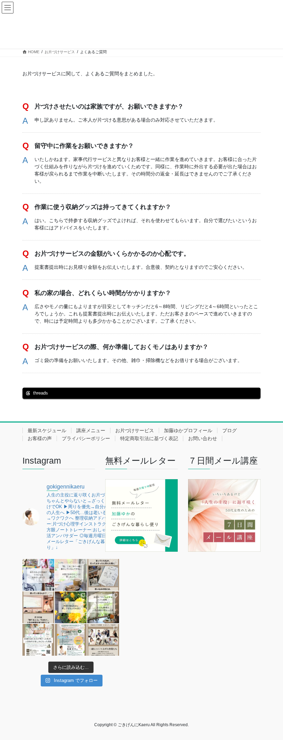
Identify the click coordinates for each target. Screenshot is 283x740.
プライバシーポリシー (86, 438)
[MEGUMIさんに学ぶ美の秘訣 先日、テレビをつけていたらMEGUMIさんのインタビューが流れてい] (71, 607)
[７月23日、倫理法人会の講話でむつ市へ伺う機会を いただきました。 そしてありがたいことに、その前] (38, 607)
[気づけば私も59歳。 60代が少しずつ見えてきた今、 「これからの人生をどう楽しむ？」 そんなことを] (38, 640)
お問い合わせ (202, 438)
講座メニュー (90, 430)
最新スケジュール (47, 430)
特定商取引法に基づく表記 (149, 438)
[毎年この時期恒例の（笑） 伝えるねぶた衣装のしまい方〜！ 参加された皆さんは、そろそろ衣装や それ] (38, 575)
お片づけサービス (134, 430)
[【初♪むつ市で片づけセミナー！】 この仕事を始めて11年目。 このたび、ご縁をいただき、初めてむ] (71, 640)
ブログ (229, 430)
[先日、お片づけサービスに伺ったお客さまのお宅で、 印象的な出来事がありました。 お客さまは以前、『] (71, 575)
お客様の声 (40, 438)
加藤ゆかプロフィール (188, 430)
